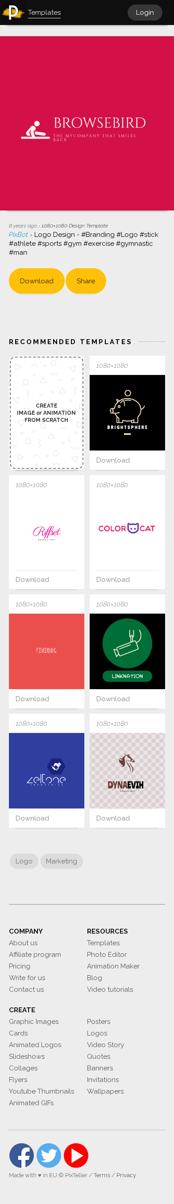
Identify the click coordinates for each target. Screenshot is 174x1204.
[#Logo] (46, 770)
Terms (102, 1175)
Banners (100, 1068)
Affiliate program (35, 955)
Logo (24, 861)
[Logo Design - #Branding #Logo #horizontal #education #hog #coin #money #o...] (127, 412)
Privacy (126, 1175)
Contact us (26, 989)
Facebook (21, 1155)
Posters (98, 1022)
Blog (94, 978)
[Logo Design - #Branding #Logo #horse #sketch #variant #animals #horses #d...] (127, 770)
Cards (18, 1033)
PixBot (19, 235)
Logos (97, 1033)
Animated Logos (35, 1045)
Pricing (19, 966)
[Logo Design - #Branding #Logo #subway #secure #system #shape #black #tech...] (127, 651)
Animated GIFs (31, 1103)
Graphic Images (33, 1022)
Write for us (27, 978)
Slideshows (27, 1056)
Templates (103, 943)
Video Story (105, 1045)
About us (23, 943)
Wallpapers (105, 1091)
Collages (23, 1068)
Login (145, 12)
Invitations (103, 1080)
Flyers (18, 1080)
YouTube (76, 1155)
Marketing (61, 861)
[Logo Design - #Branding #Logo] (46, 532)
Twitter (49, 1155)
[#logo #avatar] (127, 532)
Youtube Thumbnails (41, 1091)
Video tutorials (110, 989)
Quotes (98, 1056)
